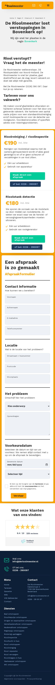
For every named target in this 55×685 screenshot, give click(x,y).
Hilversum (28, 18)
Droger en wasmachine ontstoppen (20, 621)
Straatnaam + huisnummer (18, 356)
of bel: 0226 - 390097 (25, 184)
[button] (48, 5)
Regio (19, 18)
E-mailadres (12, 318)
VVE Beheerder (11, 598)
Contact (7, 601)
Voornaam (11, 297)
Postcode (11, 366)
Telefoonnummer (14, 328)
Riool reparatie (11, 651)
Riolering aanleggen (13, 634)
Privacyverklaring (34, 679)
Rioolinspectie (10, 637)
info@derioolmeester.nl (38, 596)
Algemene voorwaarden (14, 679)
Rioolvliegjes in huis (13, 658)
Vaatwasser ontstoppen (15, 661)
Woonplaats (12, 377)
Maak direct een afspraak (22, 176)
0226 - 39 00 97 (35, 599)
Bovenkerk (39, 18)
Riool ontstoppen (12, 644)
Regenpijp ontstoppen (14, 631)
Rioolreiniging (10, 648)
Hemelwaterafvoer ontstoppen (18, 624)
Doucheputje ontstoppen (15, 617)
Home (12, 18)
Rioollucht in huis (11, 641)
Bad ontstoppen (11, 614)
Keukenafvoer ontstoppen (16, 627)
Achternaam (12, 307)
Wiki (6, 595)
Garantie (8, 591)
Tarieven (7, 588)
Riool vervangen (11, 654)
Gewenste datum (15, 461)
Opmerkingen (13, 416)
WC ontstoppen (11, 664)
